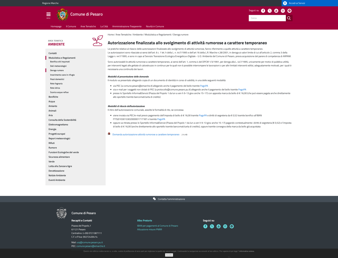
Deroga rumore (180, 34)
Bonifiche (53, 97)
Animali (52, 110)
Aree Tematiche (88, 26)
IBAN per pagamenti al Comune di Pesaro (157, 225)
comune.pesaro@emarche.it (91, 246)
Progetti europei (57, 134)
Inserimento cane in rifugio (62, 74)
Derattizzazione (56, 171)
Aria (51, 115)
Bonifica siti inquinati (60, 61)
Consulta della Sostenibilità (62, 120)
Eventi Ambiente (57, 180)
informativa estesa (246, 251)
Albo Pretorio (144, 220)
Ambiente (138, 34)
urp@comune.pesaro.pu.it (90, 242)
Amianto (53, 106)
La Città (104, 26)
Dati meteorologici (58, 66)
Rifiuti (52, 143)
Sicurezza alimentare (59, 157)
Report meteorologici (59, 138)
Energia (52, 129)
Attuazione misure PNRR (149, 229)
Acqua (52, 101)
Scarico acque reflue (59, 92)
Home (111, 34)
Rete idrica (55, 87)
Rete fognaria (56, 83)
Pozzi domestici (57, 79)
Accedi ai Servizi (296, 3)
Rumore (53, 147)
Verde (52, 161)
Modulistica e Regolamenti (158, 34)
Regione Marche (50, 3)
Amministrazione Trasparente (127, 26)
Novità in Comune (155, 26)
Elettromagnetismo (58, 124)
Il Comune (71, 26)
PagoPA (204, 86)
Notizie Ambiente (57, 175)
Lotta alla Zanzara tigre (60, 166)
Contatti (53, 53)
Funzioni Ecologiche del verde (64, 152)
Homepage (56, 26)
